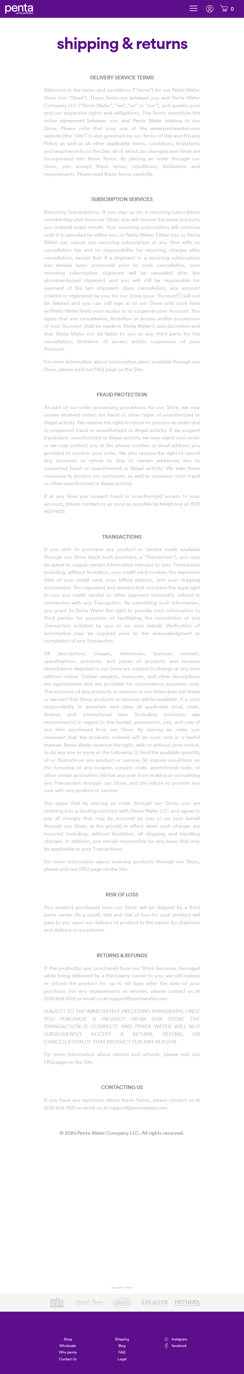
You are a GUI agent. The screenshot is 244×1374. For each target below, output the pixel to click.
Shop (68, 1339)
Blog (122, 1346)
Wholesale (67, 1346)
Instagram (179, 1339)
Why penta (67, 1352)
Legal (122, 1359)
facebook (179, 1346)
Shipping (122, 1339)
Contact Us (67, 1359)
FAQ (122, 1352)
